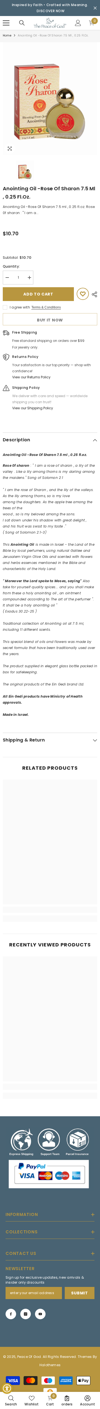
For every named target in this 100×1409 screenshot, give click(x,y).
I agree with (20, 307)
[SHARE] (93, 294)
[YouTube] (40, 1314)
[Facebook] (11, 1314)
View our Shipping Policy (32, 408)
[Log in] (78, 23)
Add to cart (38, 294)
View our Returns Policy (31, 377)
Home (7, 35)
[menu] (6, 23)
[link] (50, 910)
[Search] (22, 23)
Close (95, 8)
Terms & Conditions (46, 307)
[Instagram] (25, 1314)
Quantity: (11, 266)
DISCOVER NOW (50, 11)
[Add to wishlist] (83, 294)
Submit (79, 1293)
